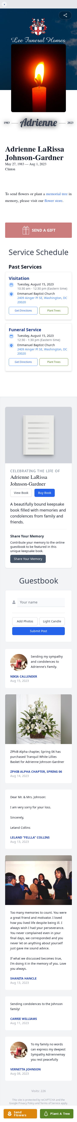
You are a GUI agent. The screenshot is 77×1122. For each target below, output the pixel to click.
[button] (38, 719)
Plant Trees (54, 310)
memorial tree (57, 193)
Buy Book (44, 493)
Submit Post (38, 631)
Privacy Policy (26, 1103)
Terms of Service (50, 1103)
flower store (53, 200)
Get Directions (23, 310)
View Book (21, 493)
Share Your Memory (28, 559)
